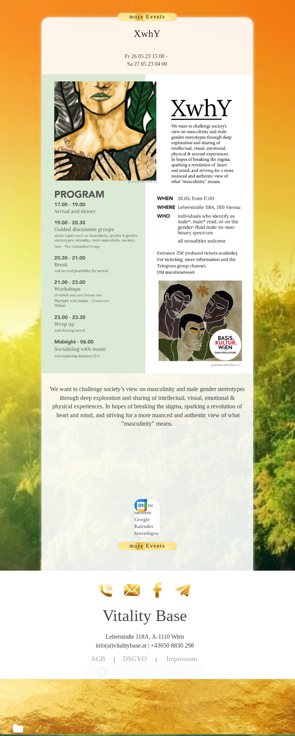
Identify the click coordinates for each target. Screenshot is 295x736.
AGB (98, 659)
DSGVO (135, 659)
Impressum (181, 659)
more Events (147, 17)
